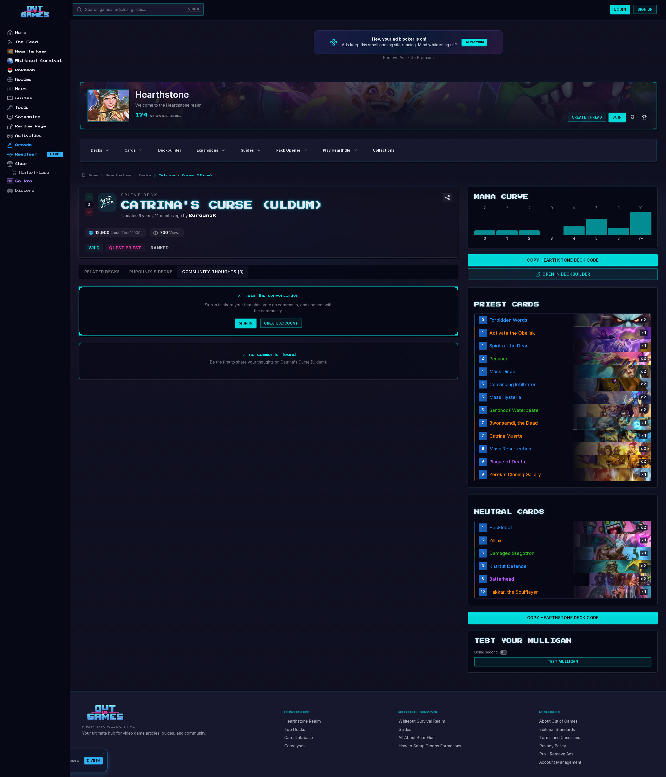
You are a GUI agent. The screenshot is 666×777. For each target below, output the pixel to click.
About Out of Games (558, 721)
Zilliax (495, 540)
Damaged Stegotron (511, 553)
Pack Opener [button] (288, 150)
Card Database (298, 737)
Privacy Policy (552, 745)
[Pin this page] (83, 175)
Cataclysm (294, 745)
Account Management (560, 762)
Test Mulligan (563, 661)
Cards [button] (130, 150)
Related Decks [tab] (102, 271)
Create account (281, 323)
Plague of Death (507, 461)
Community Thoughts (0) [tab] (213, 271)
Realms (23, 79)
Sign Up (645, 9)
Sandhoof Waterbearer (514, 410)
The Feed (26, 42)
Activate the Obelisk (512, 333)
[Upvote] (89, 197)
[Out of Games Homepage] (105, 713)
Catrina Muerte (506, 436)
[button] (447, 197)
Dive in (93, 760)
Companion (28, 116)
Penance (499, 358)
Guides (405, 729)
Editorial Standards (557, 729)
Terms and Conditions (559, 737)
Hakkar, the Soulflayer (513, 592)
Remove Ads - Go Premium (408, 57)
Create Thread (587, 117)
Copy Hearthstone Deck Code (563, 260)
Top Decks (294, 729)
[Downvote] (89, 212)
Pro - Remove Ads (556, 754)
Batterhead (501, 579)
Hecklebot (500, 527)
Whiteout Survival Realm (422, 721)
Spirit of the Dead (509, 345)
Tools (22, 107)
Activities (28, 135)
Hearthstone (30, 51)
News (21, 88)
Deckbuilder (169, 150)
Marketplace (34, 172)
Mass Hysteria (505, 397)
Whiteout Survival (38, 60)
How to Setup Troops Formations (430, 745)
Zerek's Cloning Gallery (515, 474)
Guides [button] (247, 150)
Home (21, 32)
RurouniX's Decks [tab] (151, 271)
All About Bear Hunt (417, 737)
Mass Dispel (502, 371)
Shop (21, 163)
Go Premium (474, 42)
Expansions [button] (208, 150)
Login (620, 9)
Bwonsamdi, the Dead (513, 423)
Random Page (30, 126)
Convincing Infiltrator (512, 384)
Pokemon (25, 70)
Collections (383, 150)
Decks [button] (97, 150)
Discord (25, 190)
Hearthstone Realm (302, 721)
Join (617, 117)
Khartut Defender (508, 566)
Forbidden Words (508, 320)
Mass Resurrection (510, 448)
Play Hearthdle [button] (337, 150)
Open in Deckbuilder (566, 274)
